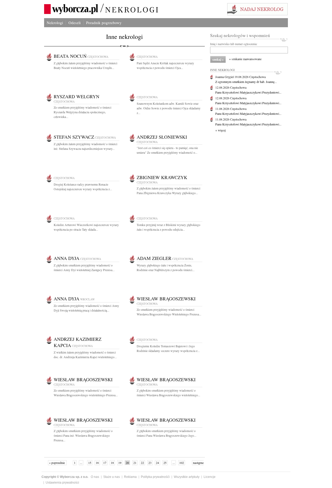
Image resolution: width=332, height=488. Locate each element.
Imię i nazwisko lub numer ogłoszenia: (233, 44)
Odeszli (74, 22)
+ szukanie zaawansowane (245, 59)
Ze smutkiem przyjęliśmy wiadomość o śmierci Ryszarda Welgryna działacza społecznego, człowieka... (82, 112)
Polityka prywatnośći (155, 477)
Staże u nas (111, 477)
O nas (95, 477)
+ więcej (220, 130)
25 (165, 463)
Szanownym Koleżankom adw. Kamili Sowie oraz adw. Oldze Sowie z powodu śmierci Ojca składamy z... (168, 108)
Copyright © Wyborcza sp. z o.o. (65, 477)
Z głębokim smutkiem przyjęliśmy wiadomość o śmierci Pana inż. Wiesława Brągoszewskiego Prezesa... (83, 435)
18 (112, 463)
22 (142, 463)
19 (119, 463)
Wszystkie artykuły (186, 477)
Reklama (130, 477)
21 (134, 463)
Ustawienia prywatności (62, 482)
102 (181, 463)
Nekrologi (55, 22)
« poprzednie (57, 463)
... (81, 463)
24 (157, 463)
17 (104, 463)
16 (97, 463)
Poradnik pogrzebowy (104, 22)
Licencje (210, 477)
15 (89, 463)
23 (149, 463)
